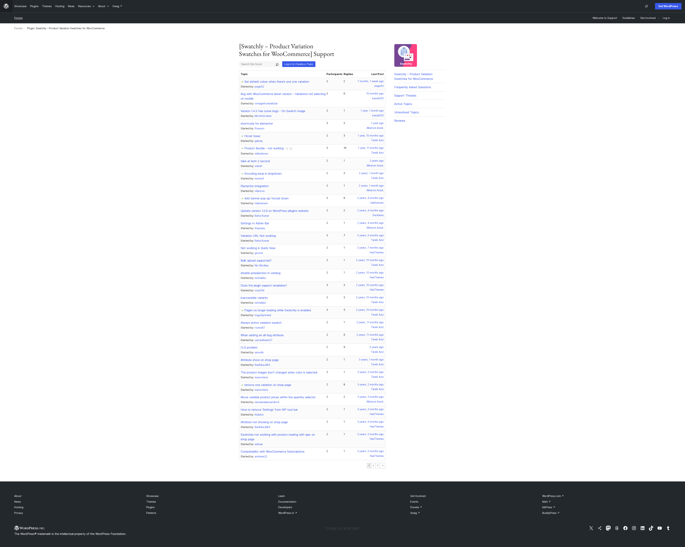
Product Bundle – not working (264, 148)
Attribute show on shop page (260, 360)
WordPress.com (553, 495)
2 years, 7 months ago (370, 247)
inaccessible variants (254, 298)
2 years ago (377, 160)
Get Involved (418, 495)
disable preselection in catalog (260, 273)
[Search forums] (277, 64)
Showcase (152, 495)
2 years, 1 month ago (371, 173)
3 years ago (377, 347)
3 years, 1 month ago (371, 359)
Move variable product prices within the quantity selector (278, 397)
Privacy (18, 512)
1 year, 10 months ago (371, 135)
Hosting (18, 507)
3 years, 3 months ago (370, 396)
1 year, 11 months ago (371, 147)
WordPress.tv (287, 512)
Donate (416, 507)
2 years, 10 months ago (370, 260)
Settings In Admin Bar (255, 223)
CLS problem (249, 347)
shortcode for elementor (257, 123)
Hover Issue (252, 136)
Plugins (150, 507)
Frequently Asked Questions (412, 87)
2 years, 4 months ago (370, 197)
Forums (18, 17)
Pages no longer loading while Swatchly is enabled (277, 310)
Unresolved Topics (406, 112)
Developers (285, 507)
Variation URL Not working (258, 236)
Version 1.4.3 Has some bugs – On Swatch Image (273, 111)
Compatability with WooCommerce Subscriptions (273, 451)
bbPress (548, 507)
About (17, 495)
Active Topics (403, 104)
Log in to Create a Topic (298, 64)
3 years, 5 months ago (370, 421)
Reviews (399, 120)
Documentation (287, 501)
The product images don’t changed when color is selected (279, 372)
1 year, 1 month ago (372, 110)
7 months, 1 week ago (370, 81)
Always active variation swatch (261, 322)
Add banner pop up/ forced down (266, 198)
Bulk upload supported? (256, 260)
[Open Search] (646, 6)
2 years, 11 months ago (370, 322)
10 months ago (375, 93)
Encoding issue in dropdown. (263, 173)
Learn (281, 495)
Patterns (151, 512)
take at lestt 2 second (255, 161)
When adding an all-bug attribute (262, 335)
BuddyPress (551, 512)
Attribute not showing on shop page (264, 422)
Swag (415, 512)
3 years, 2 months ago (370, 371)
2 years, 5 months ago (370, 235)
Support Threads (405, 95)
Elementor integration (255, 186)
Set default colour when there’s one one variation (276, 81)
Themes (151, 501)
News (17, 501)
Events (414, 501)
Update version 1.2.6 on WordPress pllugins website (274, 211)
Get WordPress (668, 6)
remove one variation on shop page (267, 385)
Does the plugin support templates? (264, 285)
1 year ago (377, 123)
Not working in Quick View (258, 248)
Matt (546, 501)
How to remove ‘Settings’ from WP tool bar (269, 409)
